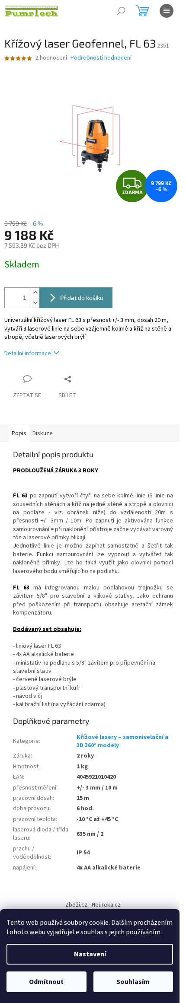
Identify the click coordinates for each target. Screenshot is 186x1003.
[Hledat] (121, 10)
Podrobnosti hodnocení (101, 58)
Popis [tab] (19, 433)
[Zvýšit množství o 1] (35, 293)
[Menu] (166, 10)
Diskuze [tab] (42, 433)
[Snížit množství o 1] (35, 303)
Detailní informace (27, 353)
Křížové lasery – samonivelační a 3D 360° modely (122, 741)
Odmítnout (46, 982)
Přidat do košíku (81, 297)
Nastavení (90, 954)
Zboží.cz (76, 905)
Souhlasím (133, 982)
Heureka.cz (106, 905)
